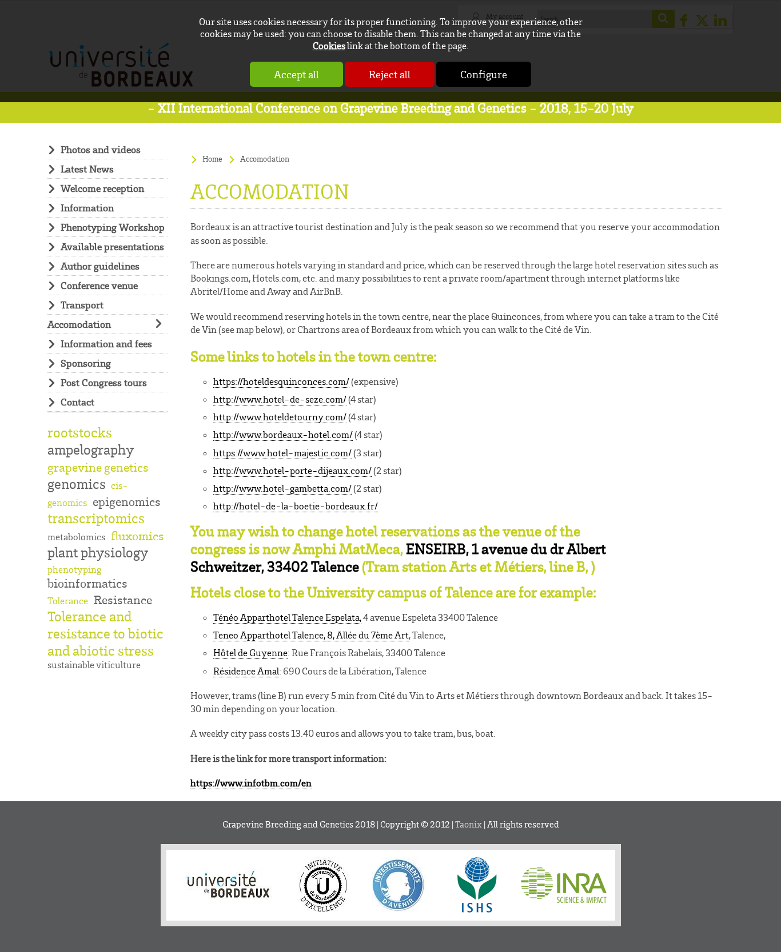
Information (87, 207)
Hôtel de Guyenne (250, 652)
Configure (483, 74)
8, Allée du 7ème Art (368, 635)
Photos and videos (101, 149)
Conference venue (99, 285)
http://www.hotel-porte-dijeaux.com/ (292, 470)
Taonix (468, 824)
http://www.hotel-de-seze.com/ (279, 399)
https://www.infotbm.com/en (251, 783)
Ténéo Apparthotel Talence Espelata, (287, 617)
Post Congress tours (104, 382)
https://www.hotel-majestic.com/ (282, 453)
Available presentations (112, 246)
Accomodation (79, 324)
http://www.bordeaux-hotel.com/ (283, 434)
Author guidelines (100, 265)
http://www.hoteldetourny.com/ (279, 417)
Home (212, 158)
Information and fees (106, 343)
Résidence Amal (246, 671)
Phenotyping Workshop (113, 227)
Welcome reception (102, 188)
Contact (77, 401)
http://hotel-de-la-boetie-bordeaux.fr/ (295, 506)
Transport (82, 304)
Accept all (296, 74)
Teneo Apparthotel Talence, (270, 635)
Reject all (390, 74)
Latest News (87, 168)
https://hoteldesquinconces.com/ (281, 381)
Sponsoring (86, 362)
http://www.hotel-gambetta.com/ (282, 488)
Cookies (329, 45)
